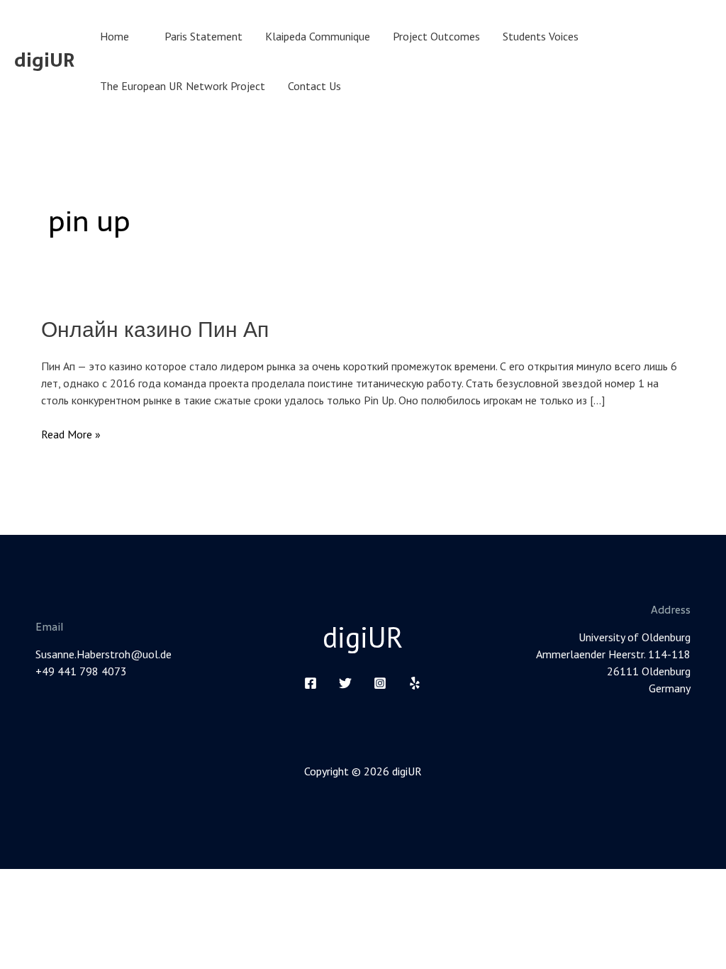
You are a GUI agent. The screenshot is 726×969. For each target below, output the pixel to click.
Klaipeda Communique (317, 36)
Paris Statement (203, 36)
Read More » (71, 433)
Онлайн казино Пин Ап (155, 329)
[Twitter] (345, 683)
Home (114, 36)
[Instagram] (380, 683)
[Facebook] (310, 683)
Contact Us (314, 86)
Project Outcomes (436, 36)
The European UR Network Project (182, 86)
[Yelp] (414, 683)
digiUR (44, 60)
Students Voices (541, 36)
